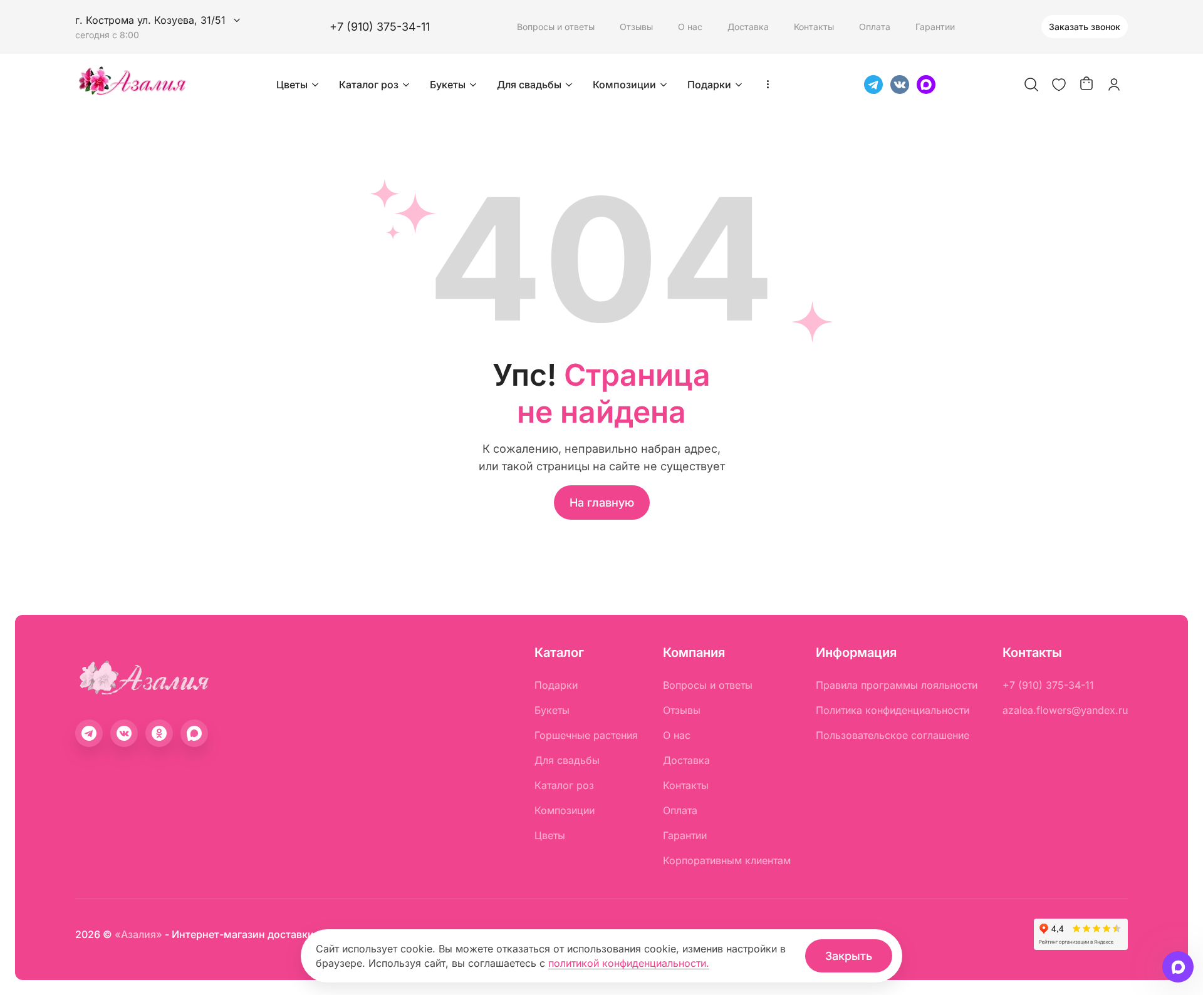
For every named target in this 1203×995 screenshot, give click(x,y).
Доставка (748, 26)
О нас (690, 26)
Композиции (624, 84)
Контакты (814, 26)
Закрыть (848, 955)
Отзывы (636, 26)
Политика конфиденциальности (892, 710)
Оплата (874, 26)
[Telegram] (873, 84)
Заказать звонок (1084, 26)
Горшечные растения (586, 735)
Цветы (292, 84)
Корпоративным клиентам (727, 860)
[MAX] (926, 84)
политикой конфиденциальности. (628, 963)
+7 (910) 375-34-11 (380, 26)
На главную (602, 502)
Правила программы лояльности (896, 685)
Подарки (709, 84)
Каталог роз (368, 84)
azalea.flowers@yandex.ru (1065, 710)
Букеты (448, 84)
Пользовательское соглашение (892, 735)
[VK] (899, 84)
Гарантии (935, 26)
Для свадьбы (529, 84)
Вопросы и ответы (556, 26)
